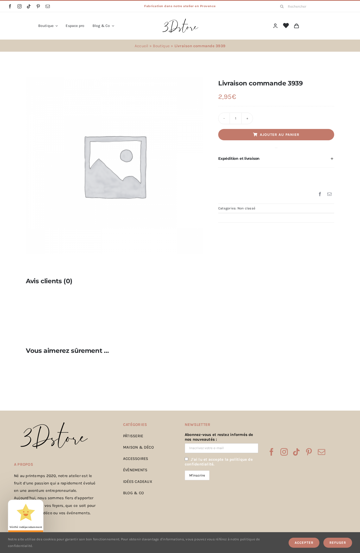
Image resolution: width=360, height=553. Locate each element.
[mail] (48, 6)
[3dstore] (180, 19)
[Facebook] (320, 194)
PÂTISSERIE (133, 436)
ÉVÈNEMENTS (135, 470)
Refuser (337, 543)
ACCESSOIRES (135, 458)
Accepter (304, 543)
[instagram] (19, 6)
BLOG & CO (133, 493)
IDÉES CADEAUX (137, 481)
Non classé (246, 208)
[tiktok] (29, 6)
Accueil (141, 46)
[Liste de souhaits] (286, 25)
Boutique (161, 46)
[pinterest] (38, 6)
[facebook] (10, 6)
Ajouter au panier (279, 134)
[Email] (329, 194)
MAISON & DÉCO (138, 447)
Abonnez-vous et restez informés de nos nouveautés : (219, 437)
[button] (276, 158)
